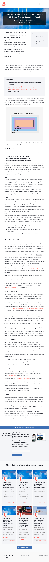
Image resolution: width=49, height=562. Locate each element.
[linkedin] (12, 555)
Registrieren (17, 455)
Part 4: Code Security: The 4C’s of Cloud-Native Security (23, 89)
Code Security (39, 36)
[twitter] (2, 555)
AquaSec (29, 268)
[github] (4, 555)
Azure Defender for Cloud (24, 378)
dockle (40, 253)
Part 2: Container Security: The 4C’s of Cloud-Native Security (24, 86)
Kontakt (35, 4)
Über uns (14, 4)
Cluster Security (40, 40)
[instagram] (7, 555)
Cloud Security (39, 41)
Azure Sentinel (11, 375)
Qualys (33, 268)
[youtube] (9, 555)
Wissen (29, 4)
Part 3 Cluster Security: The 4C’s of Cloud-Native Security (23, 88)
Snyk (38, 268)
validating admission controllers (35, 325)
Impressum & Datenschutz (43, 555)
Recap (37, 43)
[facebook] (7, 557)
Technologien (22, 4)
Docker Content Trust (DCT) (12, 287)
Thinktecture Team (11, 502)
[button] (39, 4)
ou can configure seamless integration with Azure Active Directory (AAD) (25, 308)
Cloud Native (27, 22)
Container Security (40, 38)
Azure (21, 22)
